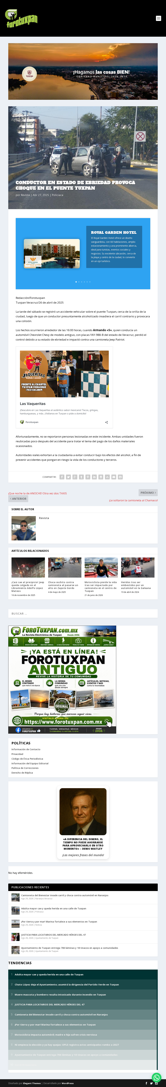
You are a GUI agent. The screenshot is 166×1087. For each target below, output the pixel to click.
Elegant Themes (32, 1083)
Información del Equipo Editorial (30, 763)
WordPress (68, 1083)
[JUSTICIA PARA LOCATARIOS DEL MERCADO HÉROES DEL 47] (16, 937)
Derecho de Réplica (22, 772)
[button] (156, 1077)
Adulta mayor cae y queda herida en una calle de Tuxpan (53, 908)
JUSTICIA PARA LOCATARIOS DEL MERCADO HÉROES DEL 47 (53, 934)
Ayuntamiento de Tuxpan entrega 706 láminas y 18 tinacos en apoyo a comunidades (69, 947)
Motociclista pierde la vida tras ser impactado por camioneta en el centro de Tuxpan (101, 587)
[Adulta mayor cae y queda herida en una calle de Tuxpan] (16, 911)
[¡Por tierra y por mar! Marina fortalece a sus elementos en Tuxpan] (16, 924)
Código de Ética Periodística (27, 758)
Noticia (38, 924)
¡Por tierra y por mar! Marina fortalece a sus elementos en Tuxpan (59, 921)
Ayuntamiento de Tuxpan (46, 938)
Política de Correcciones (25, 767)
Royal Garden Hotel (113, 232)
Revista (25, 195)
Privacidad (17, 754)
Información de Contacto (26, 749)
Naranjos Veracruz (43, 898)
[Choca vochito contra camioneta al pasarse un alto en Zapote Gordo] (64, 567)
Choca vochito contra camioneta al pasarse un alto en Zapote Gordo (63, 585)
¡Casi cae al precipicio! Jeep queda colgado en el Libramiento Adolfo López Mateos (28, 587)
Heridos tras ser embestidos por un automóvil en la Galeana (136, 585)
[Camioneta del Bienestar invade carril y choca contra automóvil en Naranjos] (16, 897)
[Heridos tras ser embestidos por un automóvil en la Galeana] (137, 567)
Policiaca (57, 195)
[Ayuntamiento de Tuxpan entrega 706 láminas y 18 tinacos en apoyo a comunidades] (16, 950)
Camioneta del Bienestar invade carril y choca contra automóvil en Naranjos (64, 895)
